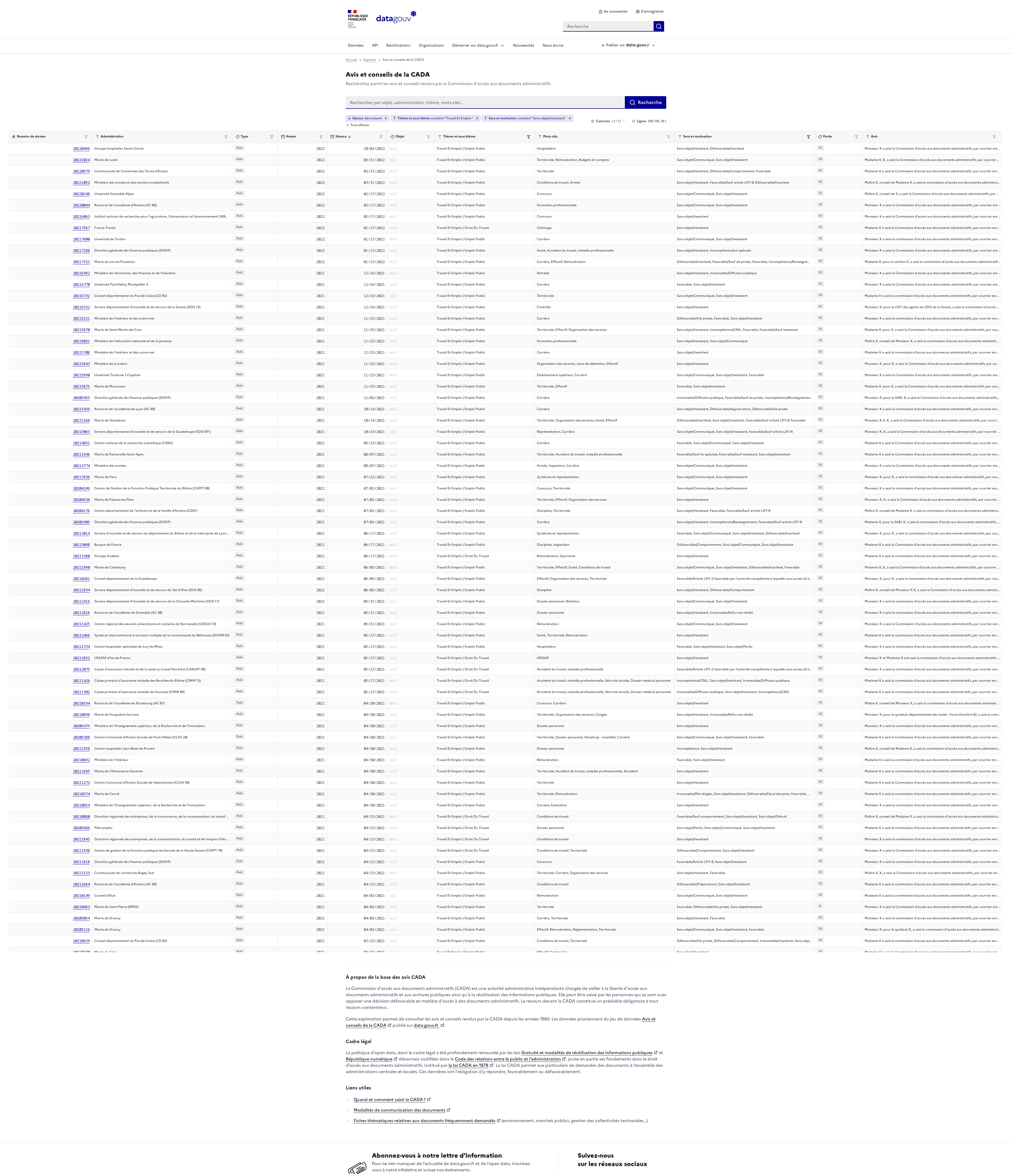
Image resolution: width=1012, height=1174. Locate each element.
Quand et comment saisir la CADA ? (390, 1099)
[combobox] (613, 26)
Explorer (369, 59)
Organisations (431, 45)
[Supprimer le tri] (385, 118)
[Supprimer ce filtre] (477, 118)
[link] (613, 11)
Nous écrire (553, 45)
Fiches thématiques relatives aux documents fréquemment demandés (424, 1120)
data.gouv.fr (426, 1025)
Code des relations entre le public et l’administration (508, 1059)
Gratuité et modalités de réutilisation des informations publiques (587, 1052)
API (375, 45)
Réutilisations (398, 45)
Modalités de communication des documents (399, 1110)
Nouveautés (523, 45)
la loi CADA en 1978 (468, 1065)
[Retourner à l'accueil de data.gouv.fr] (396, 18)
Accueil (351, 59)
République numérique (369, 1059)
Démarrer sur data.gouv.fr (475, 45)
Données (356, 45)
